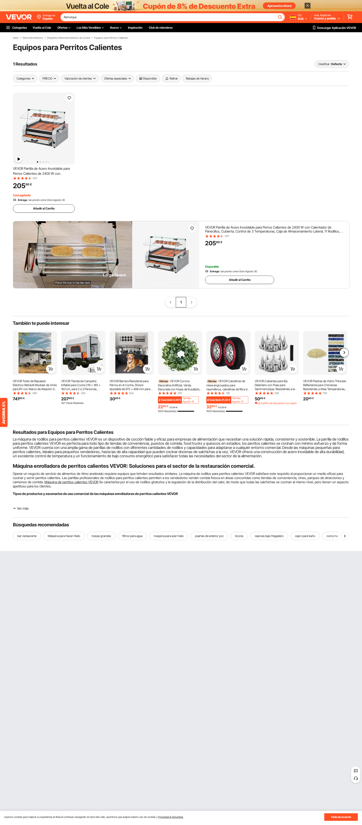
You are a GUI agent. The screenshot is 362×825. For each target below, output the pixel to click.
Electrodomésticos (33, 37)
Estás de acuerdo (341, 817)
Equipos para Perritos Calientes (111, 37)
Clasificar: (324, 64)
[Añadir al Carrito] (50, 369)
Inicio (15, 37)
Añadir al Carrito (44, 208)
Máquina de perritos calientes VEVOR (71, 482)
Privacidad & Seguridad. (171, 817)
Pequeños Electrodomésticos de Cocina (68, 37)
